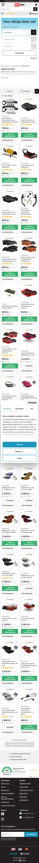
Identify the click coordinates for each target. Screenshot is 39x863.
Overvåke (29, 366)
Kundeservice (5, 802)
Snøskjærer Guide (25, 783)
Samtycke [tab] (7, 409)
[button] (19, 13)
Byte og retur (5, 783)
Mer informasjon (7, 140)
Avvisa (19, 458)
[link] (19, 771)
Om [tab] (32, 409)
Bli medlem (31, 834)
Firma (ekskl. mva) (28, 817)
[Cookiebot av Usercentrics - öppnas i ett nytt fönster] (28, 403)
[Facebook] (10, 813)
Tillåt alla (19, 444)
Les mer (5, 77)
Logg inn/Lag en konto (8, 805)
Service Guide (24, 787)
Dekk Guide (23, 797)
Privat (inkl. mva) (28, 813)
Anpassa (18, 451)
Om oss (3, 787)
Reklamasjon (5, 790)
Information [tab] (19, 409)
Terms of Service (12, 839)
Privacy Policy (4, 839)
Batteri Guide (24, 793)
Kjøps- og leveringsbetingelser (7, 798)
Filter (9, 91)
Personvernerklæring (7, 793)
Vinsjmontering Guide (26, 790)
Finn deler (19, 53)
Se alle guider (24, 800)
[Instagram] (10, 819)
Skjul (33, 58)
